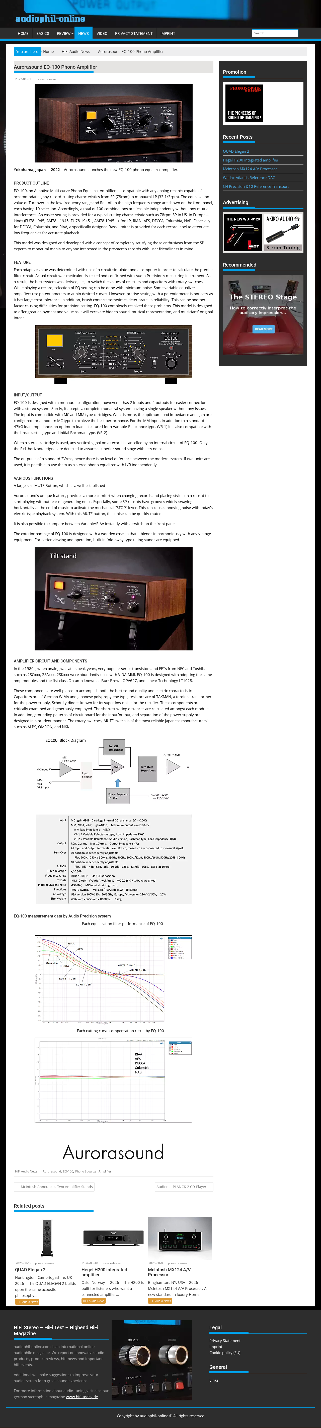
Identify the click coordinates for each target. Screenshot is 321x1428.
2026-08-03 (156, 1263)
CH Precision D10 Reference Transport (256, 186)
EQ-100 (68, 1171)
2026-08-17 (24, 1263)
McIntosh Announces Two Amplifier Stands (57, 1186)
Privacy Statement (134, 33)
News (83, 33)
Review (63, 33)
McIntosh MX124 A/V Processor (250, 168)
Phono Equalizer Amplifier (93, 1171)
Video (102, 33)
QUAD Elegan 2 (236, 151)
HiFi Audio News (26, 1171)
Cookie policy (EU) (224, 1352)
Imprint (167, 33)
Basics (42, 33)
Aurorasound (52, 1171)
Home (23, 33)
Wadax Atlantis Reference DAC (249, 177)
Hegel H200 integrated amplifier (250, 159)
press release (46, 79)
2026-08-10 (90, 1263)
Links (213, 1380)
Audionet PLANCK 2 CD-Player (181, 1186)
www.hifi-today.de (82, 1396)
